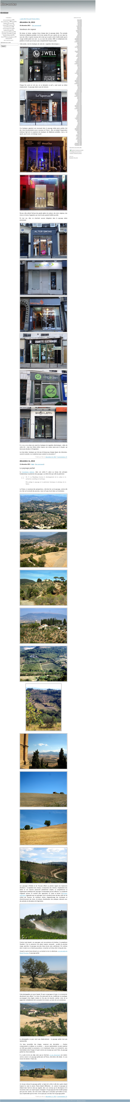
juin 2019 (80, 21)
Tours (2, 36)
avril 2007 (79, 101)
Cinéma (4, 25)
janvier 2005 (79, 127)
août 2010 (79, 64)
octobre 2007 (79, 94)
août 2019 (79, 20)
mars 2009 (79, 77)
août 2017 (79, 27)
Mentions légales (81, 1100)
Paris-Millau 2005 (5, 33)
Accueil (29, 19)
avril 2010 (79, 68)
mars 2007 (79, 102)
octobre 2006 (79, 107)
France (10, 28)
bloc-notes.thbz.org (10, 36)
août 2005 (79, 120)
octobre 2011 (79, 56)
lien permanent (37, 25)
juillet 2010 (79, 65)
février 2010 (79, 70)
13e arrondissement (7, 19)
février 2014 (79, 45)
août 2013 (79, 47)
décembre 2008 (78, 80)
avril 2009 (79, 76)
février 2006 (79, 115)
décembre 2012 (78, 51)
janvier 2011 (79, 60)
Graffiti (5, 30)
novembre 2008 (78, 81)
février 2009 (79, 78)
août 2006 (79, 109)
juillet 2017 (79, 28)
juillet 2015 (79, 32)
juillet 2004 (79, 132)
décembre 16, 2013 (51, 457)
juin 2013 (80, 49)
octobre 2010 (79, 62)
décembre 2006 (78, 105)
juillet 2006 (79, 110)
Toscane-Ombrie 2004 (8, 35)
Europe (4, 28)
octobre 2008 (79, 82)
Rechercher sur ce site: (6, 42)
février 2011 (79, 59)
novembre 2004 (78, 129)
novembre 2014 (78, 39)
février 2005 (79, 126)
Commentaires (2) (62, 457)
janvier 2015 (79, 37)
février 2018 (79, 26)
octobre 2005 (79, 119)
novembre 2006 (78, 106)
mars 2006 (79, 114)
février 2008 (79, 90)
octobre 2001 (79, 135)
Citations (11, 25)
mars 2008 (79, 89)
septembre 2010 (78, 63)
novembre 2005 (78, 117)
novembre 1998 (78, 143)
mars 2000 (79, 140)
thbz (1, 12)
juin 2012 (80, 53)
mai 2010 (80, 67)
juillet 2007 (79, 98)
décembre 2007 (78, 92)
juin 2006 (80, 111)
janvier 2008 (79, 91)
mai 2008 (80, 87)
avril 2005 (79, 124)
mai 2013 (80, 50)
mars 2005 (79, 125)
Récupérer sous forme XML (76, 147)
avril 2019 (79, 22)
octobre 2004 (79, 130)
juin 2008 (80, 86)
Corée (4, 26)
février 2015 (79, 36)
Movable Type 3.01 (73, 157)
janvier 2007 (79, 104)
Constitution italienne (28, 472)
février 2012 (79, 55)
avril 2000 (79, 139)
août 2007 (79, 97)
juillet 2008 (79, 85)
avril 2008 (79, 88)
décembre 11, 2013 (51, 1096)
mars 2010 (79, 69)
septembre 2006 (78, 108)
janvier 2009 (79, 79)
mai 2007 (80, 100)
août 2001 (79, 136)
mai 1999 (80, 142)
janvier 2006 (79, 116)
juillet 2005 (79, 121)
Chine (11, 23)
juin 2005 (80, 122)
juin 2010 (80, 66)
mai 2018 (80, 24)
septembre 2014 (78, 41)
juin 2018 (80, 23)
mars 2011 (79, 58)
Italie (10, 30)
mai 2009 (80, 75)
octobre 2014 (79, 40)
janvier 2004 (79, 134)
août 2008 (79, 84)
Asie (13, 21)
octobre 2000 (79, 138)
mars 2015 (79, 35)
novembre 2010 (78, 61)
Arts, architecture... (5, 21)
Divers (10, 26)
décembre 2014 (78, 38)
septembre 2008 (78, 83)
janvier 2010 (79, 71)
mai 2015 (80, 33)
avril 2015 (79, 34)
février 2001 (79, 137)
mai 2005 (80, 123)
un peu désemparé (54, 1055)
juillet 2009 (79, 74)
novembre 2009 (78, 73)
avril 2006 (79, 113)
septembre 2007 (78, 96)
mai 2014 (80, 44)
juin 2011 (80, 57)
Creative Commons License (76, 153)
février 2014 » (36, 19)
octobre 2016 (79, 30)
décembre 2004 (78, 128)
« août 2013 (23, 19)
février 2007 (79, 103)
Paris (12, 31)
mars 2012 (79, 54)
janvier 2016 (79, 31)
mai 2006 (80, 112)
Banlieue (5, 23)
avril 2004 (79, 133)
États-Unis (8, 38)
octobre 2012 (79, 52)
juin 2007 (80, 99)
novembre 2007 (78, 93)
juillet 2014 (79, 43)
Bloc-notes (8, 4)
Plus (12, 33)
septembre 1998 (78, 144)
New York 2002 (5, 31)
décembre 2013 (78, 46)
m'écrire (6, 12)
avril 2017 (79, 29)
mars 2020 (79, 19)
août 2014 (79, 42)
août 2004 (79, 131)
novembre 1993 (78, 145)
